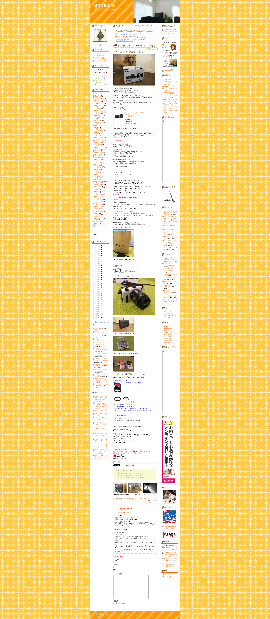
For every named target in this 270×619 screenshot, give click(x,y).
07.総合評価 (97, 150)
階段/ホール (99, 159)
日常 (97, 213)
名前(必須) (116, 560)
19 (96, 80)
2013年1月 (97, 265)
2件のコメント (152, 502)
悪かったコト (99, 154)
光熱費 (97, 189)
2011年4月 (97, 299)
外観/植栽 (98, 176)
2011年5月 (97, 297)
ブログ (97, 198)
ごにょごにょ (99, 199)
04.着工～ (96, 125)
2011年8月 (97, 291)
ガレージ (98, 177)
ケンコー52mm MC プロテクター (122, 404)
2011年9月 (97, 289)
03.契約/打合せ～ (98, 105)
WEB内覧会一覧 (100, 55)
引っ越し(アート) (100, 147)
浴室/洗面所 (99, 166)
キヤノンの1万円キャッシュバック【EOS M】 (132, 477)
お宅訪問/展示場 (100, 98)
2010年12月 (97, 307)
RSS (165, 574)
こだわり (98, 182)
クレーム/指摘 (99, 137)
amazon (166, 326)
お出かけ (98, 216)
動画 (97, 219)
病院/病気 (98, 214)
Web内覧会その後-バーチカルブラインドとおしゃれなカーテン (101, 333)
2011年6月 (97, 295)
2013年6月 (97, 255)
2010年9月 (97, 313)
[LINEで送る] (130, 465)
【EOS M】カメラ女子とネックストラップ (131, 475)
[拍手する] (116, 462)
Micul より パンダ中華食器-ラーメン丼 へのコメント (100, 440)
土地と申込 (99, 101)
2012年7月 (97, 269)
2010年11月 (97, 309)
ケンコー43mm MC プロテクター (122, 406)
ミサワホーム (167, 334)
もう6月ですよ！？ (99, 339)
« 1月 (94, 85)
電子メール (116, 564)
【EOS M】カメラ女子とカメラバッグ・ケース (132, 473)
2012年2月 (97, 279)
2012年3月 (97, 277)
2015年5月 (97, 249)
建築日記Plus (167, 340)
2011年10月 (97, 287)
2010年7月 (97, 317)
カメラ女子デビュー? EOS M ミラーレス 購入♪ (136, 46)
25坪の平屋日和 (168, 313)
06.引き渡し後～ (98, 142)
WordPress (102, 616)
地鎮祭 (97, 127)
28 (100, 82)
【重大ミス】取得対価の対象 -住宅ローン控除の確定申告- (170, 212)
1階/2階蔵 (98, 169)
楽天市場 (166, 342)
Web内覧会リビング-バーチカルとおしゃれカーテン (170, 265)
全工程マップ (97, 53)
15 (102, 78)
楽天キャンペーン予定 (100, 60)
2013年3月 (97, 261)
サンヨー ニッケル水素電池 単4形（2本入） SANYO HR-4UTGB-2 (132, 410)
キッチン (98, 160)
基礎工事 (98, 128)
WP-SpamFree (125, 603)
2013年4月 (97, 259)
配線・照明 (99, 110)
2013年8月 (97, 253)
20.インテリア (133, 498)
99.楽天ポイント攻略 (99, 225)
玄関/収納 (98, 157)
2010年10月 (97, 311)
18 (94, 80)
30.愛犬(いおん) (98, 211)
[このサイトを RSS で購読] (97, 322)
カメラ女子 (140, 498)
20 (98, 80)
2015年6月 (97, 247)
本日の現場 (99, 132)
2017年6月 (97, 245)
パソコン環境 (99, 194)
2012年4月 (97, 275)
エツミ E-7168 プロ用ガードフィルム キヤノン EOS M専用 (130, 408)
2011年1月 (97, 305)
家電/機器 (146, 498)
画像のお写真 (97, 328)
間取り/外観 (99, 107)
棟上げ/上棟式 (99, 130)
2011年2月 (97, 303)
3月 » (105, 85)
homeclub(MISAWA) (169, 328)
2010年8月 (97, 315)
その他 (97, 123)
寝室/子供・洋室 (100, 172)
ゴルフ (97, 193)
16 (104, 78)
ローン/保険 (99, 144)
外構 (97, 118)
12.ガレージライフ (99, 201)
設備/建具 (98, 108)
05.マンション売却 (99, 140)
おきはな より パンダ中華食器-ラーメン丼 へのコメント (100, 435)
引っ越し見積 (99, 122)
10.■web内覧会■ (98, 155)
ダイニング (99, 162)
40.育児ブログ (98, 221)
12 (96, 78)
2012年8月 (97, 267)
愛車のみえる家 (105, 5)
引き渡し (98, 145)
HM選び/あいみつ (100, 103)
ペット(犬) (98, 179)
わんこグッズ (99, 218)
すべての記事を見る (101, 58)
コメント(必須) (117, 574)
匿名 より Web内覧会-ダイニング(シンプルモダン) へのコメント (100, 451)
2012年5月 (97, 273)
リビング (98, 164)
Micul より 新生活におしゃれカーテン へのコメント (100, 424)
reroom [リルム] (168, 332)
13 (98, 78)
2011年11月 (97, 285)
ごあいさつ (97, 93)
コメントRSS (104, 392)
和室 (97, 171)
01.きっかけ (97, 95)
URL (147, 502)
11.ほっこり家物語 (124, 498)
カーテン (98, 174)
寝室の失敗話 (167, 221)
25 (94, 82)
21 (100, 80)
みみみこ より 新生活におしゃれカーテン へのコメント (100, 419)
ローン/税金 (99, 120)
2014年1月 (97, 251)
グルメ (97, 191)
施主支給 (98, 135)
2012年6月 (97, 271)
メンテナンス (99, 187)
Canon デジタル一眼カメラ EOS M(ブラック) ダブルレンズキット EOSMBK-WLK (134, 115)
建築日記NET (167, 338)
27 (98, 82)
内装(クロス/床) (100, 115)
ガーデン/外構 (99, 184)
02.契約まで (97, 96)
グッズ (97, 223)
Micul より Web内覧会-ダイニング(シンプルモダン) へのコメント (100, 457)
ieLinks (166, 330)
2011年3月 (97, 301)
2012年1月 (97, 281)
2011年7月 (97, 293)
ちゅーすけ (117, 512)
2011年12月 (97, 283)
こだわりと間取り (100, 100)
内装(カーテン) (100, 117)
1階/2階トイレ (99, 167)
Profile (165, 44)
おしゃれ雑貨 (99, 204)
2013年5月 (97, 257)
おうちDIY (98, 186)
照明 (97, 209)
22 (102, 80)
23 (104, 80)
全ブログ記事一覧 (99, 57)
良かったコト (99, 152)
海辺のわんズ (167, 311)
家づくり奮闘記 (168, 336)
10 (106, 76)
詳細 (143, 30)
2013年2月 (97, 263)
